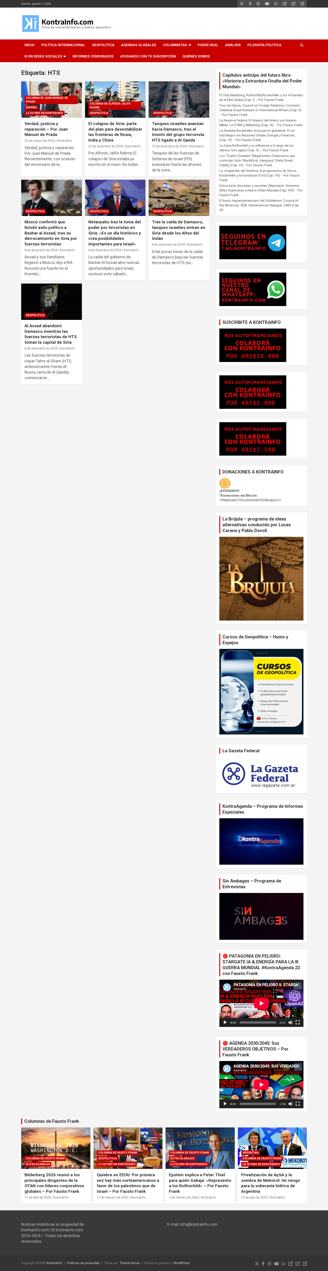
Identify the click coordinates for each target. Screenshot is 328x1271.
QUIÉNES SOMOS (196, 56)
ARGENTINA (251, 1152)
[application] (261, 1003)
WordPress (181, 1263)
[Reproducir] (225, 1022)
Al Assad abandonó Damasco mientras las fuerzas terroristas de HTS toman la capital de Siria (51, 334)
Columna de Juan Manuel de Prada (47, 99)
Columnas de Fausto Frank (51, 1121)
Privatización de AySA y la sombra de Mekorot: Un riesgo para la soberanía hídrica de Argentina (270, 1183)
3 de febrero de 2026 (183, 1197)
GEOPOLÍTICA (103, 45)
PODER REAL (208, 45)
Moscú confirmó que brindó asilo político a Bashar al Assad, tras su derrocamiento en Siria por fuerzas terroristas (51, 233)
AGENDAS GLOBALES (138, 45)
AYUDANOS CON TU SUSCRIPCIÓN (148, 56)
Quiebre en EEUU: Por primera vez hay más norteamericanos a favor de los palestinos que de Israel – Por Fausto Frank (128, 1183)
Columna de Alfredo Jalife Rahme (110, 105)
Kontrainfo (54, 1263)
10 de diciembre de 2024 (169, 146)
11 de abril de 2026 (38, 1197)
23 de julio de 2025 (254, 1197)
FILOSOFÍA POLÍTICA (264, 45)
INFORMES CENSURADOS (93, 56)
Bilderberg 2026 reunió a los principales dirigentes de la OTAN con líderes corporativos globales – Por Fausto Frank (54, 1183)
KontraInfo (64, 140)
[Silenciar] (290, 1022)
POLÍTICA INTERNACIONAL (63, 45)
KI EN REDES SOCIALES (43, 56)
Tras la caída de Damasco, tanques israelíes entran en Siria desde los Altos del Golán (178, 230)
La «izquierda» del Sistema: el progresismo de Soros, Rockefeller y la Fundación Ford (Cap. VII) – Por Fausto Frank (259, 175)
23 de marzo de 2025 (39, 140)
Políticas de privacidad (83, 1263)
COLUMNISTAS (175, 45)
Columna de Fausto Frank (45, 1158)
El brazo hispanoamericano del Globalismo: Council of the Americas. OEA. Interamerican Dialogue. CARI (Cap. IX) (259, 205)
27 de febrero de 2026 (112, 1197)
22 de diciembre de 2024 (105, 146)
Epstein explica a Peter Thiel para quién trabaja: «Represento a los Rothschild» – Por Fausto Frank (200, 1183)
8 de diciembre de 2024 (41, 250)
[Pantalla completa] (297, 1022)
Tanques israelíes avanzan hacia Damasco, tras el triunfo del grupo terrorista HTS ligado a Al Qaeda (178, 132)
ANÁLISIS (233, 45)
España (31, 107)
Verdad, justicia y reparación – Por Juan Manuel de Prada (46, 129)
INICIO (30, 45)
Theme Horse (130, 1263)
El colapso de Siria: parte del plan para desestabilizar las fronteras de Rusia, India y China (115, 132)
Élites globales (38, 1164)
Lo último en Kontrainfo (44, 113)
